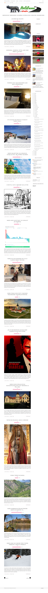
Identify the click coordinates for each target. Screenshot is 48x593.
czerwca (35, 111)
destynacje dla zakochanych (16, 512)
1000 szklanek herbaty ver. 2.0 (37, 168)
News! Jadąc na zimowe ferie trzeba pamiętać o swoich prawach (17, 544)
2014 (34, 153)
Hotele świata (16, 86)
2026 (34, 93)
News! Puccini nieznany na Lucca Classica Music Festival (17, 259)
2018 (34, 102)
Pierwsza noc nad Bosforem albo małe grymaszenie (17, 83)
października (36, 107)
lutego (35, 116)
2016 (34, 151)
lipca (34, 110)
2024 (34, 95)
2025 (34, 94)
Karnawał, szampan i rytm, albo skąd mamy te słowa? (17, 51)
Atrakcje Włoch (16, 187)
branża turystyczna (16, 21)
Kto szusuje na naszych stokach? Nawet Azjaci (17, 120)
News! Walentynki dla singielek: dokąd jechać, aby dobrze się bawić (17, 154)
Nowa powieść (16, 333)
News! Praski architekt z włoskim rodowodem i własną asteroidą (17, 294)
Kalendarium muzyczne (16, 262)
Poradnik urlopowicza (13, 15)
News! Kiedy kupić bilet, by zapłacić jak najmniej (17, 221)
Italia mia (34, 173)
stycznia (35, 150)
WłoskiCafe (35, 163)
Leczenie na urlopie (17, 19)
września (35, 108)
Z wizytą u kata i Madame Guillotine (17, 185)
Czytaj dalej (28, 46)
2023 (34, 96)
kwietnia (35, 114)
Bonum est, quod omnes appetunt (38, 159)
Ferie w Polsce (16, 123)
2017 (34, 103)
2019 (34, 101)
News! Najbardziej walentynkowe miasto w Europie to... (17, 509)
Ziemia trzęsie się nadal (17, 475)
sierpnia (35, 109)
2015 (34, 152)
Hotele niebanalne (20, 15)
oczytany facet (35, 170)
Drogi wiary (16, 422)
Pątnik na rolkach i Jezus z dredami (17, 420)
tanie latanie (16, 224)
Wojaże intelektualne (6, 15)
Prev (27, 106)
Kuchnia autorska (33, 15)
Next (29, 106)
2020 (34, 100)
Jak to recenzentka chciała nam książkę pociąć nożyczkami (17, 330)
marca (35, 115)
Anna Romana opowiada (40, 15)
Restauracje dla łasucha (27, 15)
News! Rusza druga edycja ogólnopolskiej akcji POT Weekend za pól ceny (17, 386)
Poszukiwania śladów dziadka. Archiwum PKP (37, 161)
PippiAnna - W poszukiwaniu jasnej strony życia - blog (37, 167)
